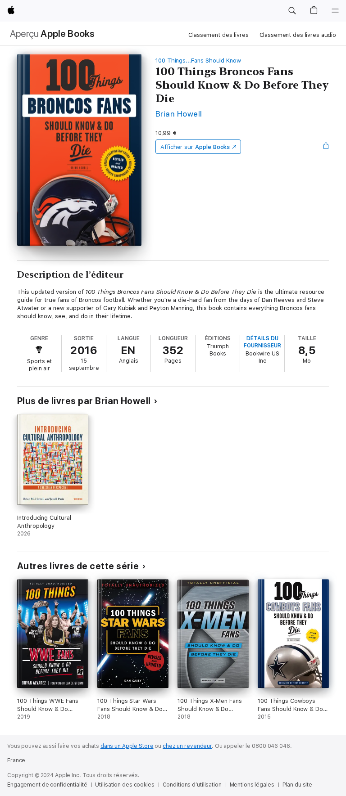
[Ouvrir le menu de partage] (326, 146)
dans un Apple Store (127, 746)
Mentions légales (252, 785)
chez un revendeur (187, 746)
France (16, 760)
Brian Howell (178, 113)
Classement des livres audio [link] (298, 34)
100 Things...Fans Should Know (198, 60)
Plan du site (297, 785)
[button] (292, 11)
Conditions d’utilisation (192, 785)
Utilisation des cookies (124, 785)
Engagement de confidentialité (47, 785)
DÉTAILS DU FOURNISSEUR (262, 342)
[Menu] (335, 11)
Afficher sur (195, 147)
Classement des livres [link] (218, 34)
